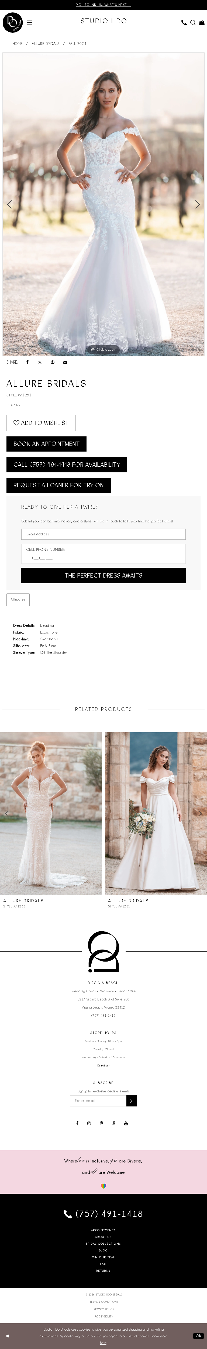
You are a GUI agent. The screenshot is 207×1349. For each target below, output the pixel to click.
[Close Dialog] (7, 1336)
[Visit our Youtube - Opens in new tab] (126, 1123)
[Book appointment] (12, 23)
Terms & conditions (104, 1302)
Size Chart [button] (14, 405)
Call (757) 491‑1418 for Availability (66, 464)
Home (18, 43)
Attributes (18, 599)
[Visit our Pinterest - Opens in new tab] (101, 1123)
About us (103, 1236)
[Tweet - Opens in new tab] (39, 362)
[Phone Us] (184, 22)
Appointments (103, 1230)
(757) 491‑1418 (103, 1015)
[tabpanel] (103, 204)
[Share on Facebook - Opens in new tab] (27, 362)
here (103, 1343)
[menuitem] (29, 22)
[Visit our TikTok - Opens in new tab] (114, 1123)
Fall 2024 (78, 43)
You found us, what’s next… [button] (103, 4)
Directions (104, 1065)
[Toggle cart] (202, 22)
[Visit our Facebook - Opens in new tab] (77, 1123)
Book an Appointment (46, 444)
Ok (198, 1336)
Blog (103, 1250)
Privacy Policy (104, 1309)
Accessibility (104, 1316)
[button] (29, 22)
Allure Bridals (45, 43)
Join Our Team (103, 1257)
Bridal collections (103, 1243)
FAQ (103, 1263)
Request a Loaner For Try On (58, 485)
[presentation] (51, 813)
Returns (103, 1270)
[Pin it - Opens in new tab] (52, 362)
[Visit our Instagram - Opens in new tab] (89, 1123)
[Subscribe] (131, 1100)
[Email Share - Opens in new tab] (65, 362)
